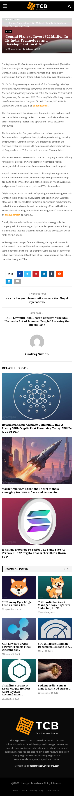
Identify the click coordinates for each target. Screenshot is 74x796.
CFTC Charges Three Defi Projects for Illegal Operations (37, 300)
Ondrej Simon (14, 49)
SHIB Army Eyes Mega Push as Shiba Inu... (17, 603)
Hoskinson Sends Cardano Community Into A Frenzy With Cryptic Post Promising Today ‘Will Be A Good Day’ (37, 428)
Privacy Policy (36, 790)
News (8, 31)
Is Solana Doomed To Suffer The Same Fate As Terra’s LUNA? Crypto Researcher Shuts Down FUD (34, 553)
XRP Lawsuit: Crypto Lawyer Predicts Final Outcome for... (16, 647)
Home (15, 790)
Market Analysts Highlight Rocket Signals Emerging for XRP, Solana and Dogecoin (30, 490)
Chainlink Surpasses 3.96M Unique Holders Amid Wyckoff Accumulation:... (16, 690)
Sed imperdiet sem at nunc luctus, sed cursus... (54, 687)
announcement (40, 106)
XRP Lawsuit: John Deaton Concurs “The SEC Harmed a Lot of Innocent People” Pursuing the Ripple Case (37, 321)
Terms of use (53, 790)
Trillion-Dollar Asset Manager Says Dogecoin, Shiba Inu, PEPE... (54, 605)
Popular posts (16, 568)
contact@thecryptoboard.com (43, 766)
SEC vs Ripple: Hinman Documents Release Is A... (55, 645)
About (24, 790)
